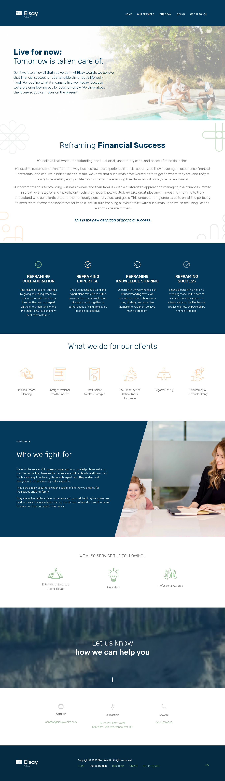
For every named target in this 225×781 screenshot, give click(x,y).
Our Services (145, 14)
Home (129, 14)
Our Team (166, 14)
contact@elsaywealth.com (61, 722)
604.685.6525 (164, 722)
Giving (181, 14)
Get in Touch (198, 14)
